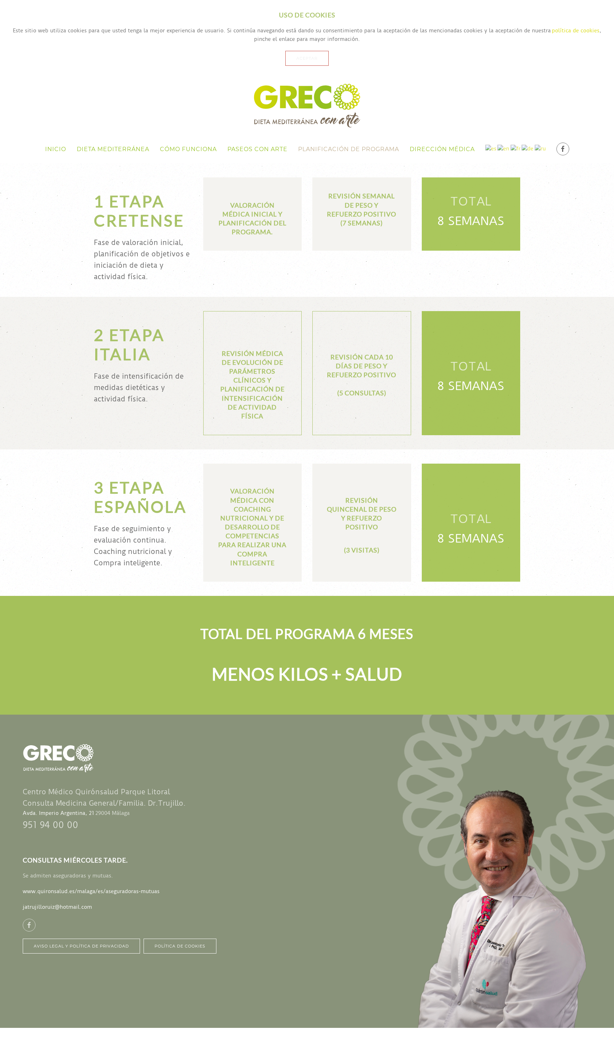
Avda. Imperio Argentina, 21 (58, 813)
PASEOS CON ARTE (257, 149)
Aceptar (307, 58)
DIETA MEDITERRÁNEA (113, 149)
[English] (503, 149)
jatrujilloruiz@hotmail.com (57, 907)
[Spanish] (490, 149)
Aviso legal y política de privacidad (81, 946)
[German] (527, 149)
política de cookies (575, 30)
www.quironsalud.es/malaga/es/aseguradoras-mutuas (91, 891)
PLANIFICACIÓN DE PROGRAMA (348, 149)
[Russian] (540, 149)
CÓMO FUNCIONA (188, 149)
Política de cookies (180, 946)
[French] (516, 149)
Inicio (55, 149)
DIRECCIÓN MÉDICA (442, 149)
